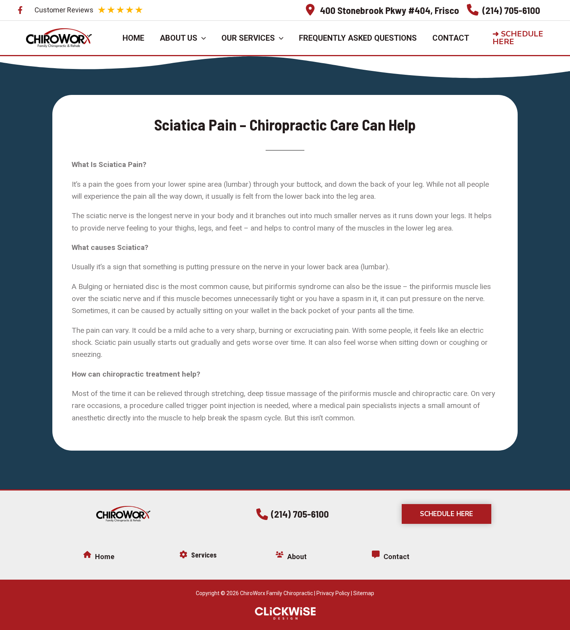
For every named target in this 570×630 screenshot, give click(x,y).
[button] (524, 38)
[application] (201, 38)
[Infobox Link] (381, 10)
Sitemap (363, 593)
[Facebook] (20, 10)
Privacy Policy (333, 593)
